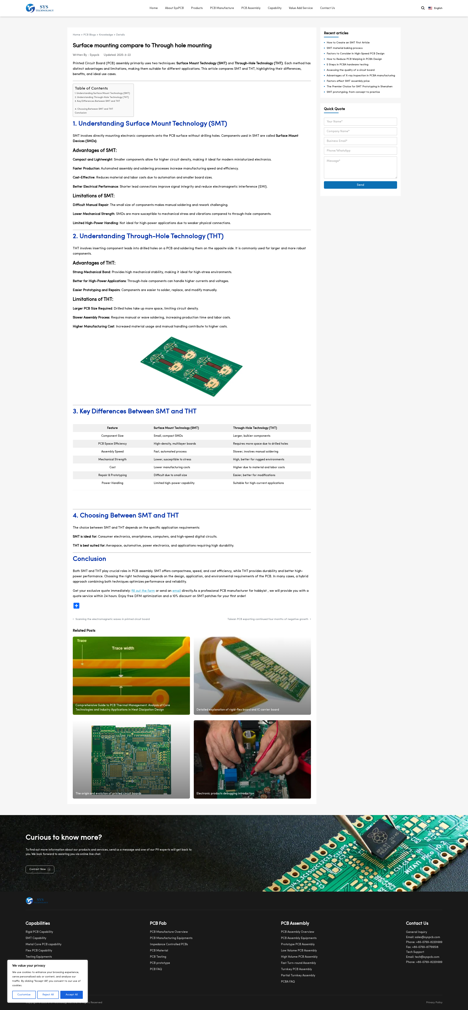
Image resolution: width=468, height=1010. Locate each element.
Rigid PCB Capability (39, 932)
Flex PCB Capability (39, 950)
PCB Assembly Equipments (299, 938)
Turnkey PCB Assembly (296, 969)
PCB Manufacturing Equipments (171, 938)
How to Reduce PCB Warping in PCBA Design (354, 59)
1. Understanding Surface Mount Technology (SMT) (102, 93)
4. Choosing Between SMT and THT (94, 109)
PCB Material (159, 950)
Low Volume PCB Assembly (299, 950)
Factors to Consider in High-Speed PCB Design (355, 53)
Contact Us (327, 8)
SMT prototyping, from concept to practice (353, 92)
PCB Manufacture (222, 8)
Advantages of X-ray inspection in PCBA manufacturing (361, 75)
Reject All (48, 994)
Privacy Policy (434, 1002)
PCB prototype (160, 963)
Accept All (72, 994)
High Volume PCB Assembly (299, 956)
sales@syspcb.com (427, 937)
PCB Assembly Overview (297, 932)
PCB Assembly (251, 8)
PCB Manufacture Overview (169, 932)
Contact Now (37, 869)
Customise (24, 994)
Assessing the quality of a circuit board (351, 70)
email (176, 591)
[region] (47, 981)
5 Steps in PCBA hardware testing (347, 64)
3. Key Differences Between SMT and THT (97, 101)
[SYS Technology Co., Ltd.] (41, 8)
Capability (275, 8)
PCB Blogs (89, 34)
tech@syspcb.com (427, 957)
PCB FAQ (156, 969)
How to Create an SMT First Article (348, 42)
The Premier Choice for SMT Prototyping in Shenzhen (359, 86)
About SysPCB (174, 8)
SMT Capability (36, 938)
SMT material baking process (345, 48)
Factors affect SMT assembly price (348, 81)
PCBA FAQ (288, 981)
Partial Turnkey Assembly (298, 975)
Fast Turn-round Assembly (298, 963)
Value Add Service (301, 8)
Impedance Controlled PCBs (169, 944)
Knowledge (106, 34)
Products (197, 8)
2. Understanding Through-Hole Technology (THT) (102, 97)
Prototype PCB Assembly (298, 944)
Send (360, 185)
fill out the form (143, 591)
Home (154, 8)
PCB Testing (158, 956)
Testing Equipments (39, 956)
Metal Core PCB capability (43, 944)
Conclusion (81, 113)
